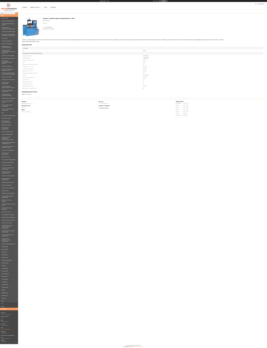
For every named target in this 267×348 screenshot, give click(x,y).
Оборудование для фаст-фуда (8, 31)
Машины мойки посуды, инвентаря (7, 208)
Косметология (5, 271)
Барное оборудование (7, 41)
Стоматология (5, 279)
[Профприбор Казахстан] (9, 6)
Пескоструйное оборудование (8, 115)
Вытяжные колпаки (6, 212)
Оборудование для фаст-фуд (8, 79)
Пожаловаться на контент (138, 346)
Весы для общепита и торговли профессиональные (8, 87)
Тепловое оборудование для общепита (8, 24)
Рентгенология (5, 287)
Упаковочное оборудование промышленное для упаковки (8, 35)
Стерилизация (5, 268)
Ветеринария (5, 246)
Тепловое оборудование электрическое (7, 91)
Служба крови (5, 284)
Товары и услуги (4, 18)
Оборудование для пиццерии (8, 98)
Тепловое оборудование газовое (7, 101)
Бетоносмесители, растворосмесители (6, 121)
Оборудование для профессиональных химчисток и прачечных (8, 51)
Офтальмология (5, 273)
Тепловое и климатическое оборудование (8, 168)
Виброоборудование (6, 125)
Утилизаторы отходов (7, 222)
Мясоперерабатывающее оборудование (7, 196)
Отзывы (2, 306)
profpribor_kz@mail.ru (5, 329)
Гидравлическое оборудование (5, 128)
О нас (2, 303)
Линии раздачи (5, 190)
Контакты (53, 7)
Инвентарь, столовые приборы (6, 200)
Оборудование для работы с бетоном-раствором (8, 147)
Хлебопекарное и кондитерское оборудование (8, 28)
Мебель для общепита (7, 66)
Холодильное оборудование (8, 21)
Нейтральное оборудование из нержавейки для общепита (8, 73)
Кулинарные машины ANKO (8, 182)
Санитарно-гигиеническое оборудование (8, 235)
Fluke (3, 112)
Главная (24, 7)
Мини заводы (5, 38)
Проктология (4, 276)
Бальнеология (5, 257)
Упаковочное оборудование (8, 175)
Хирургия (4, 265)
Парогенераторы (5, 157)
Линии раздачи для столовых (8, 58)
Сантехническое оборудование (5, 83)
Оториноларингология (7, 260)
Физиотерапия (5, 249)
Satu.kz (139, 345)
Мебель (3, 290)
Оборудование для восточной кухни (8, 204)
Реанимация (4, 282)
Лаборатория (5, 254)
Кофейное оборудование (7, 43)
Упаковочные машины (7, 77)
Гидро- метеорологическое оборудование (8, 109)
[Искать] (16, 13)
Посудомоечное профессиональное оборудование (6, 240)
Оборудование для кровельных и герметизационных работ (7, 138)
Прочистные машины (6, 118)
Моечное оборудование (7, 131)
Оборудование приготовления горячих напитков (7, 62)
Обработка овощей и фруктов (8, 217)
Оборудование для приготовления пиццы (7, 47)
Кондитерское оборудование (8, 187)
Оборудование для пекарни (8, 214)
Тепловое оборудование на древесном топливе (8, 69)
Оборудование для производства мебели (7, 95)
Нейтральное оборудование (8, 193)
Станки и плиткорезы (6, 165)
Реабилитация (5, 263)
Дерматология (5, 292)
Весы (3, 301)
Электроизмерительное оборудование (7, 105)
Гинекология (4, 295)
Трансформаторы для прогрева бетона (6, 172)
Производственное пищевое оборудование (8, 231)
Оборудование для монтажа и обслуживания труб (8, 143)
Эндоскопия (4, 252)
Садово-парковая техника (8, 162)
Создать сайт (102, 0)
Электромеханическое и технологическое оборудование (7, 227)
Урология (4, 298)
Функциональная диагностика (8, 243)
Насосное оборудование (7, 134)
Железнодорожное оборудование (6, 179)
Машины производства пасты (8, 220)
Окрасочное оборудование (8, 150)
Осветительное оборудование (5, 153)
